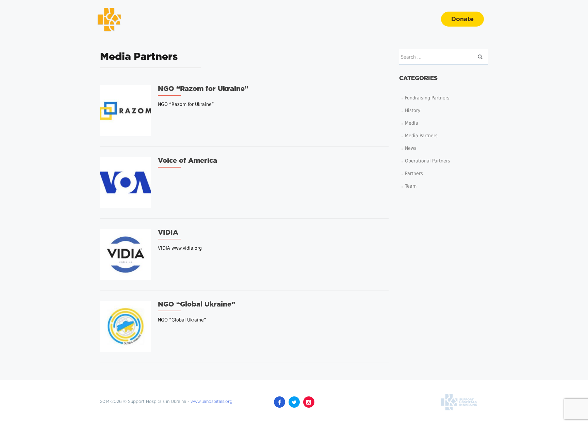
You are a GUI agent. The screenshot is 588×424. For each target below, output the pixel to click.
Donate (462, 19)
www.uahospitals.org (211, 402)
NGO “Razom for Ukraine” (203, 89)
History (412, 110)
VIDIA (168, 233)
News (410, 148)
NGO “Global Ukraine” (196, 304)
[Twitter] (294, 402)
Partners (414, 173)
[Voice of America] (125, 182)
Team (410, 186)
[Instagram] (308, 402)
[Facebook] (279, 402)
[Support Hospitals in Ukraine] (109, 19)
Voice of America (187, 161)
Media (411, 123)
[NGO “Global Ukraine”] (125, 326)
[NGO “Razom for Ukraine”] (125, 110)
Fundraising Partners (427, 97)
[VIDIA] (125, 254)
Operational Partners (427, 160)
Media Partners (421, 135)
